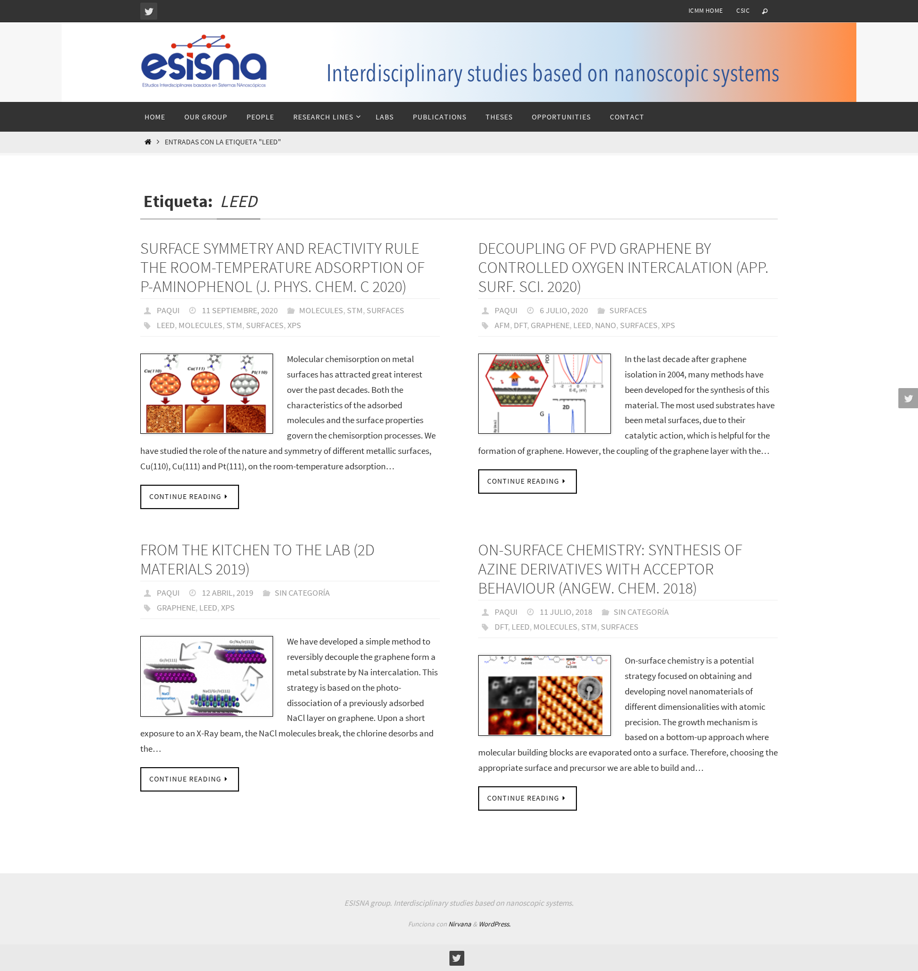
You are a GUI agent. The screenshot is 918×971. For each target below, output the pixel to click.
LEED (166, 325)
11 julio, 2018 (566, 611)
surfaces (265, 325)
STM (355, 310)
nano (605, 325)
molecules (200, 325)
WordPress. (495, 924)
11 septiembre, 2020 (240, 310)
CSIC (743, 10)
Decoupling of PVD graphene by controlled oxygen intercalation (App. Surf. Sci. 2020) (623, 267)
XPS (294, 325)
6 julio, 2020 (564, 310)
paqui (168, 310)
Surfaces (385, 310)
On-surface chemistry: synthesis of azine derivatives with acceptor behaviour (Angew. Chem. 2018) (610, 568)
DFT (521, 325)
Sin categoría (302, 592)
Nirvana (459, 924)
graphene (550, 325)
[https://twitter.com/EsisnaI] (148, 11)
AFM (502, 325)
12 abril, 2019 (227, 592)
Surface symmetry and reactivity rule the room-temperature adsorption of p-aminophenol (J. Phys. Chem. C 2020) (282, 267)
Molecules (321, 310)
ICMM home (705, 10)
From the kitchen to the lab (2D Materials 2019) (257, 559)
